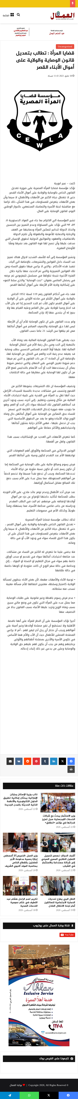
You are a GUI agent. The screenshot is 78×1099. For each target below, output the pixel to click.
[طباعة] (71, 769)
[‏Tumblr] (45, 761)
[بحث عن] (18, 17)
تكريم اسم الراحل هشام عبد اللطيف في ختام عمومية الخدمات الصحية (22, 902)
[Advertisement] (39, 705)
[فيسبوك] (71, 761)
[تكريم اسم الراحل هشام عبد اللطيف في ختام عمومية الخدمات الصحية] (20, 886)
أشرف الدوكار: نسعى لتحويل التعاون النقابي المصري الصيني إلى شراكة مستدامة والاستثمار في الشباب (58, 861)
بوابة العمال (16, 1085)
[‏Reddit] (27, 761)
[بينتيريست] (36, 761)
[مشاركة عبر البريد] (10, 761)
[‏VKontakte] (18, 761)
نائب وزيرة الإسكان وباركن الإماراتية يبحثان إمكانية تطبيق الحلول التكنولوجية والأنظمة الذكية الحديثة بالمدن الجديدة (20, 799)
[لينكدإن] (53, 761)
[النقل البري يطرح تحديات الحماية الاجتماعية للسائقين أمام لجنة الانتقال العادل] (57, 886)
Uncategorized (65, 46)
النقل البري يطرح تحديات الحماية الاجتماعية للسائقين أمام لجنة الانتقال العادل (59, 902)
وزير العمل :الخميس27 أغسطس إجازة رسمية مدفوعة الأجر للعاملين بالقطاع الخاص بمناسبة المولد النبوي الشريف (20, 861)
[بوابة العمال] (62, 15)
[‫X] (62, 761)
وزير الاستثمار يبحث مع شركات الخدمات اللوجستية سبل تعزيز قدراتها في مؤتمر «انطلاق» (58, 819)
